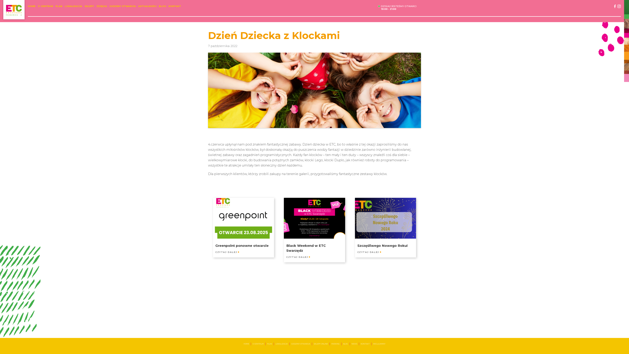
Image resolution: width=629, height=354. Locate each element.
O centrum (45, 6)
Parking (335, 344)
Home (31, 6)
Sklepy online (321, 344)
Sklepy (89, 6)
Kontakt (175, 6)
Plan (59, 6)
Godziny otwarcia (122, 6)
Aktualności (147, 6)
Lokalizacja (73, 6)
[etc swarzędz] (14, 9)
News (354, 344)
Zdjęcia (101, 6)
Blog (162, 6)
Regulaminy (379, 344)
